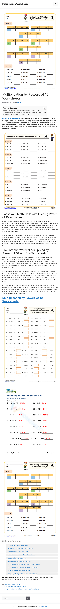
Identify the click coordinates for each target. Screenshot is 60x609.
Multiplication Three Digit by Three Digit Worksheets (24, 564)
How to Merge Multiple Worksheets (15, 586)
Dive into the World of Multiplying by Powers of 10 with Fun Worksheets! (25, 112)
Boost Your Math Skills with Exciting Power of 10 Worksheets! (21, 110)
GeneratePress (43, 606)
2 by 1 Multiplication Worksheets (18, 545)
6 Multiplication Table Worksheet (18, 552)
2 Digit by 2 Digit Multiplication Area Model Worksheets (21, 589)
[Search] (28, 598)
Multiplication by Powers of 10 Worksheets (17, 114)
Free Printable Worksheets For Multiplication (21, 555)
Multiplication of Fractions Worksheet (19, 561)
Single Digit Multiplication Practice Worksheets (22, 574)
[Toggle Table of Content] (44, 108)
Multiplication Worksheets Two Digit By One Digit (23, 567)
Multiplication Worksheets (15, 4)
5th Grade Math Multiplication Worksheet (21, 548)
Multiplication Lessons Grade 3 (17, 558)
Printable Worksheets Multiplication (19, 570)
